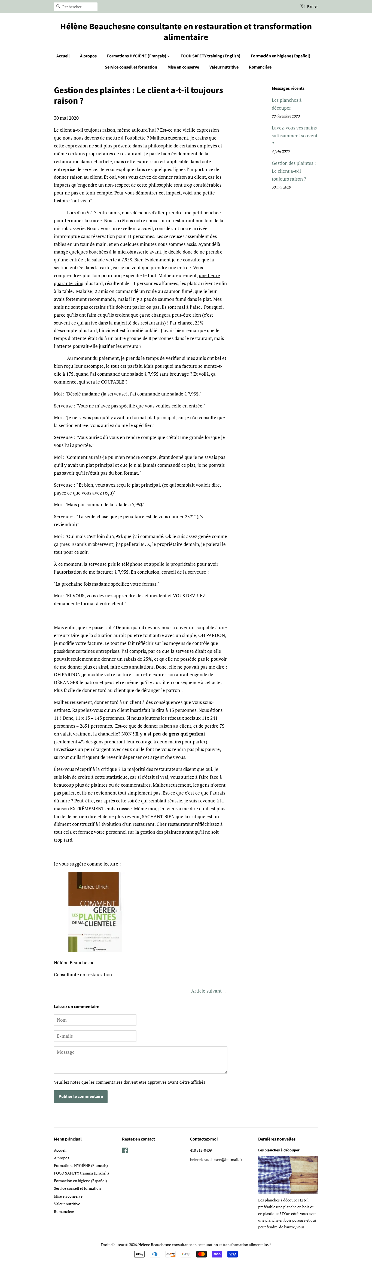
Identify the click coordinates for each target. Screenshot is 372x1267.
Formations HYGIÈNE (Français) (137, 56)
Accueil (63, 56)
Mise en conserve (183, 67)
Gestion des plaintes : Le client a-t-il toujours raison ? (294, 171)
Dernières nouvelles (276, 1139)
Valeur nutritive (224, 67)
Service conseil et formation (131, 67)
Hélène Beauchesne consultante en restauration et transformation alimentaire (186, 31)
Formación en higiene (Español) (280, 56)
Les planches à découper (279, 1150)
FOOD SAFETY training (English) (210, 56)
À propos (88, 56)
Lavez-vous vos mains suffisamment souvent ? (295, 136)
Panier (312, 6)
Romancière (260, 67)
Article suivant (206, 991)
